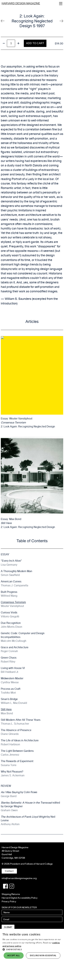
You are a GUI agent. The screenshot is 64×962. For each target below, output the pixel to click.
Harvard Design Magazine (21, 3)
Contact (9, 871)
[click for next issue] (2, 21)
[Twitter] (11, 886)
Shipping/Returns (11, 894)
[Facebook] (5, 886)
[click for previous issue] (61, 21)
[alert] (32, 945)
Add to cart (35, 43)
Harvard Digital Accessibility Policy (19, 897)
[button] (32, 949)
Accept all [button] (13, 955)
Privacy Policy (9, 901)
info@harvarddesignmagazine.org (19, 878)
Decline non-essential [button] (43, 955)
